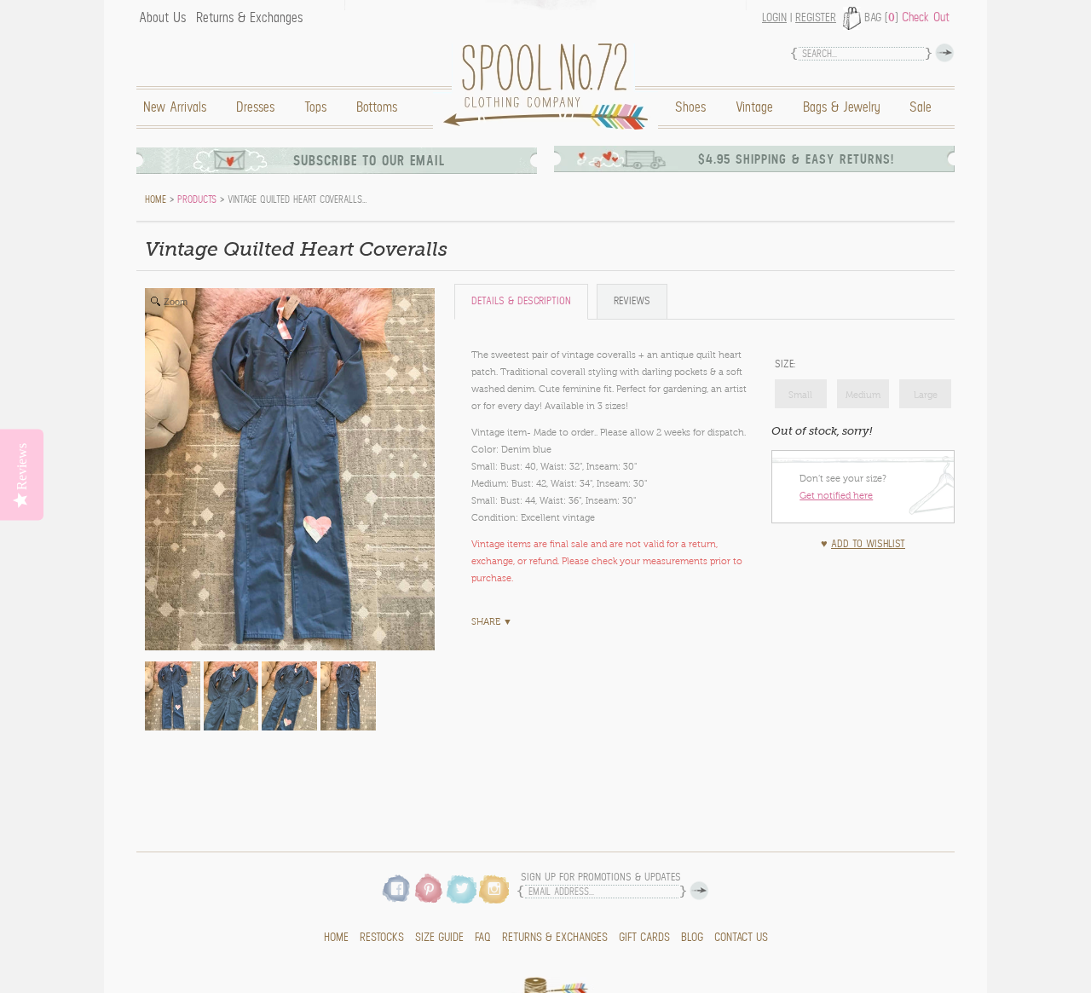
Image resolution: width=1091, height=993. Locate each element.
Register (815, 18)
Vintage (754, 107)
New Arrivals (174, 107)
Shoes (690, 107)
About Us (162, 18)
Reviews (632, 301)
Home (550, 86)
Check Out (926, 17)
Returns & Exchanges (249, 18)
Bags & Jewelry (841, 107)
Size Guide (439, 938)
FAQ (483, 938)
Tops (315, 107)
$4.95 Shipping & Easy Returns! (796, 159)
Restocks (382, 938)
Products (196, 199)
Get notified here (836, 495)
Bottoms (376, 107)
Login (774, 18)
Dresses (255, 107)
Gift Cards (644, 938)
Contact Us (741, 938)
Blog (692, 938)
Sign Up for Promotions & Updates (601, 877)
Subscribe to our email (369, 160)
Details (521, 301)
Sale (920, 107)
